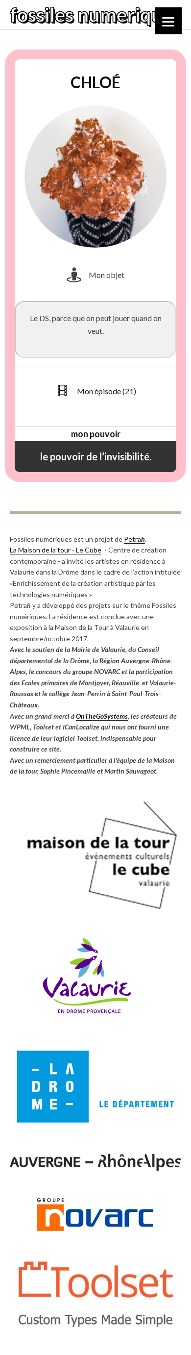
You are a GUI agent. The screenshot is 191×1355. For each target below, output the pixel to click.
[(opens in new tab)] (95, 911)
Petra (134, 539)
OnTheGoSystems (102, 716)
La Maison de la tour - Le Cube (55, 550)
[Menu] (168, 20)
